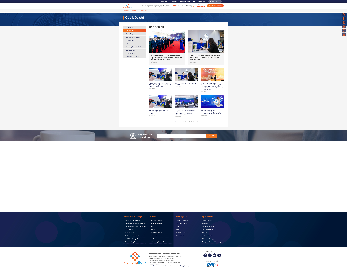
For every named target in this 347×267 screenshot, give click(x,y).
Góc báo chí (130, 30)
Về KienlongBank (147, 6)
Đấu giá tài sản (130, 50)
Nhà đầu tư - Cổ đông (185, 6)
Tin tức (174, 6)
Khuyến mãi (167, 6)
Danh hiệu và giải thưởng (132, 235)
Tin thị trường (130, 40)
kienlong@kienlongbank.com (161, 266)
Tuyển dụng (158, 6)
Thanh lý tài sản (131, 53)
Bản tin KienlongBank (133, 37)
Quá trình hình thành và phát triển (135, 226)
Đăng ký (212, 136)
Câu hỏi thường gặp (208, 239)
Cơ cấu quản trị (129, 232)
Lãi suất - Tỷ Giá (207, 220)
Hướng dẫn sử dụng (208, 235)
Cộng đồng (129, 34)
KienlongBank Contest (133, 47)
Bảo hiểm (154, 239)
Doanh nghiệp (185, 1)
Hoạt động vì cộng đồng (132, 239)
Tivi (127, 43)
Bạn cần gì (164, 1)
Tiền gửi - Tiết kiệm (156, 220)
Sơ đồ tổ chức (129, 229)
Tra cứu (204, 232)
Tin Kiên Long (130, 27)
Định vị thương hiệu (131, 242)
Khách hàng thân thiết (157, 242)
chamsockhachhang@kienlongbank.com (183, 266)
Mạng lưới (201, 1)
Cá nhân (174, 1)
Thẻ (194, 1)
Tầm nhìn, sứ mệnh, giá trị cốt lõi (135, 223)
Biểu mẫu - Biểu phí (208, 226)
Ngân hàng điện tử (156, 232)
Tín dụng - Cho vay (156, 223)
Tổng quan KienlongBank (132, 220)
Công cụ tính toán (207, 229)
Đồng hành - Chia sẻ (132, 56)
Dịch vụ (153, 229)
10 (193, 121)
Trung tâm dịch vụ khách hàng (211, 242)
